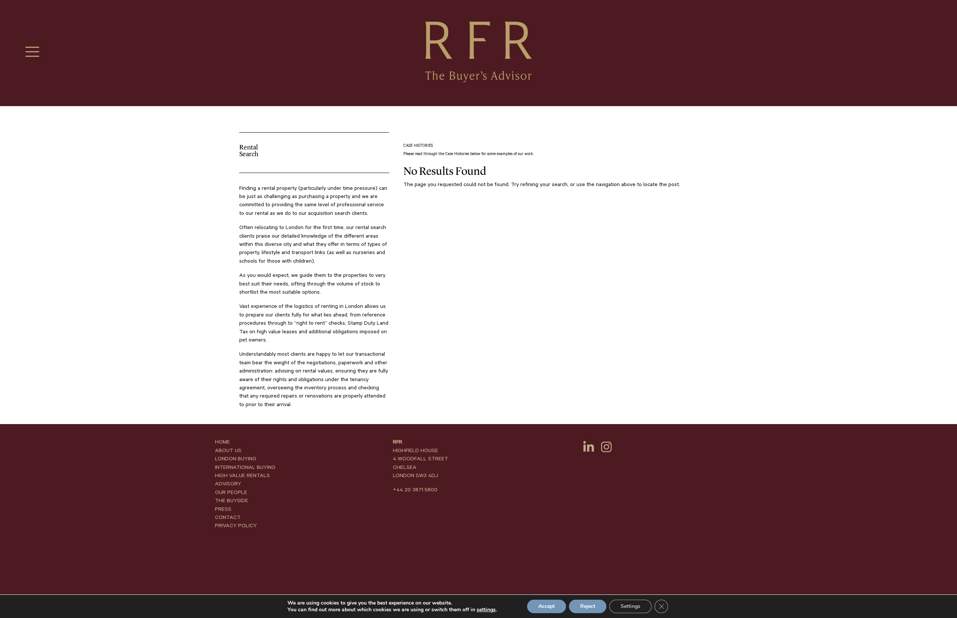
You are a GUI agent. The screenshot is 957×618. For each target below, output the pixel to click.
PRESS (223, 509)
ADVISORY (228, 484)
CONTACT (228, 517)
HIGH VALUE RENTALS (242, 476)
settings (486, 609)
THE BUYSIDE (231, 501)
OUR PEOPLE (231, 492)
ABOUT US (228, 451)
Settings (630, 606)
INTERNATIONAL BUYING (245, 467)
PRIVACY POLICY (236, 526)
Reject (587, 606)
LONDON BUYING (235, 459)
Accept (546, 606)
